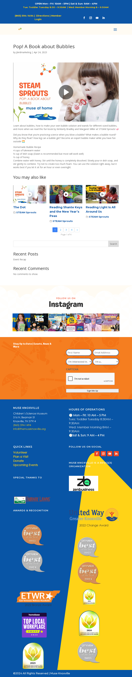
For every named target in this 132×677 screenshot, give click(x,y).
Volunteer (20, 452)
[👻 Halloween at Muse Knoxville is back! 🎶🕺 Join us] (110, 322)
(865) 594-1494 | (25, 15)
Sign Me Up (92, 390)
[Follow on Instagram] (90, 17)
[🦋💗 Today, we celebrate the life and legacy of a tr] (93, 322)
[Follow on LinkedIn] (103, 17)
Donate (18, 460)
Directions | (43, 15)
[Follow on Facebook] (84, 17)
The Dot (19, 207)
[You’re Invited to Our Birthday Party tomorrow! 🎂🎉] (39, 322)
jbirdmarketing (23, 52)
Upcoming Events (25, 465)
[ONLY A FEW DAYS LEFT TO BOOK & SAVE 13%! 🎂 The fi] (75, 322)
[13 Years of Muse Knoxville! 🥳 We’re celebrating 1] (21, 322)
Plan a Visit (20, 456)
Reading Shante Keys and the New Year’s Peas (66, 212)
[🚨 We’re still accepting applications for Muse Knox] (57, 322)
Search (113, 243)
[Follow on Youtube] (97, 17)
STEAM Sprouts (26, 212)
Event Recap (19, 259)
